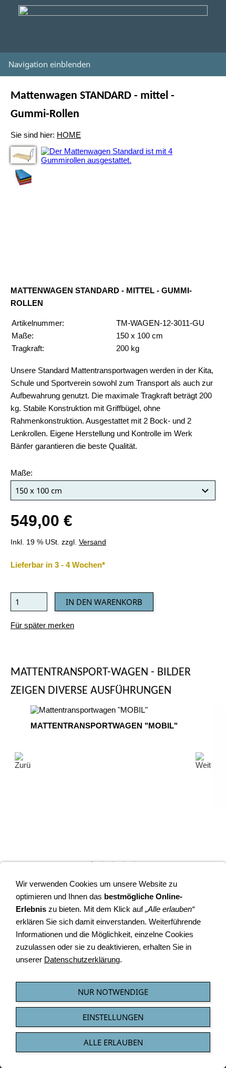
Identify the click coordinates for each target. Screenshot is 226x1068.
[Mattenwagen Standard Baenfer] (23, 155)
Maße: (22, 472)
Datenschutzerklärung (82, 959)
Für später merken (42, 625)
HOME (69, 134)
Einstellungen (113, 1017)
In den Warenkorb (104, 602)
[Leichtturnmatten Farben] (23, 177)
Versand (92, 542)
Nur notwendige (113, 992)
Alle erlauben (113, 1042)
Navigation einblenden (49, 64)
